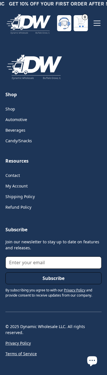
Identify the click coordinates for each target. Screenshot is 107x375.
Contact (12, 175)
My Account (16, 186)
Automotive (16, 119)
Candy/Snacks (18, 140)
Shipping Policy (20, 196)
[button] (80, 23)
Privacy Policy (18, 343)
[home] (28, 23)
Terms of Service (21, 353)
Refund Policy (18, 207)
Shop (10, 109)
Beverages (15, 130)
